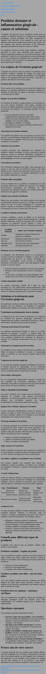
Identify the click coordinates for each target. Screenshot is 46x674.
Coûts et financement (8, 12)
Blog (2, 15)
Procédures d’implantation (10, 6)
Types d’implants (7, 3)
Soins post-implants (8, 9)
